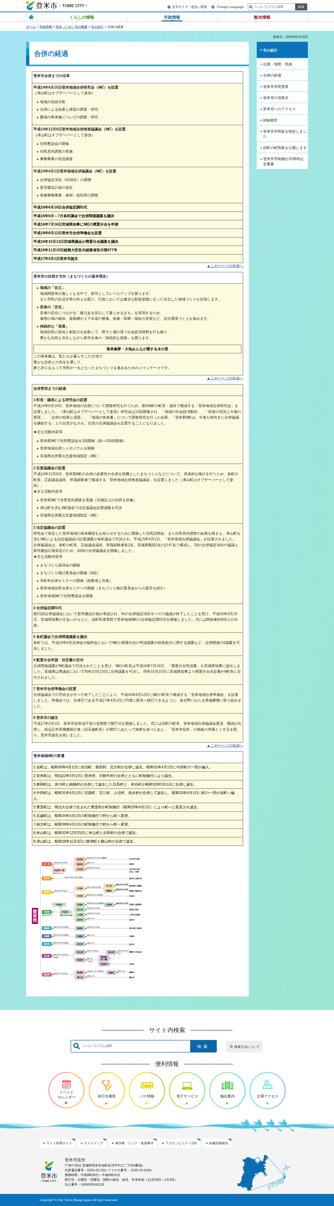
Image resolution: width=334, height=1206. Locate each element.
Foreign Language (230, 7)
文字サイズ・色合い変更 (189, 7)
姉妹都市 (270, 120)
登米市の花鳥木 (276, 98)
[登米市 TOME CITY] (56, 5)
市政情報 (45, 27)
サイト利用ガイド (59, 1143)
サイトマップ (93, 1143)
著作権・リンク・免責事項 (134, 1143)
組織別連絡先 (218, 1143)
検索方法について (247, 1047)
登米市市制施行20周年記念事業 (283, 161)
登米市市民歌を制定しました (285, 133)
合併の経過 (272, 75)
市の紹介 (97, 27)
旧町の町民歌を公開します (285, 148)
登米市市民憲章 (276, 87)
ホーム (31, 27)
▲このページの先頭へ (225, 266)
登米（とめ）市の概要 (71, 27)
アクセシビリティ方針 (181, 1143)
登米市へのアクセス (279, 109)
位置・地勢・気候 (277, 64)
